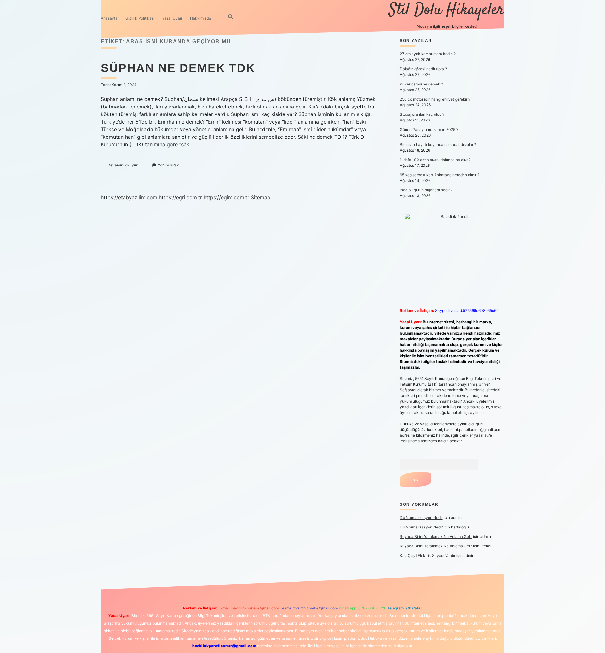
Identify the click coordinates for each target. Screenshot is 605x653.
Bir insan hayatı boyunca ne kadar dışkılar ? (438, 144)
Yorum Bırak (168, 165)
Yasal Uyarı (172, 18)
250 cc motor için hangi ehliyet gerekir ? (435, 99)
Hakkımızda (200, 18)
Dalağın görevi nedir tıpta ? (423, 69)
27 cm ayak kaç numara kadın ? (428, 53)
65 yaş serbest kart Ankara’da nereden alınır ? (439, 174)
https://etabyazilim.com (129, 197)
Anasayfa (109, 18)
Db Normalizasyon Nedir (421, 517)
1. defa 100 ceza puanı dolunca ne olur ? (435, 159)
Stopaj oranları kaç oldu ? (422, 114)
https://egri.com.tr (180, 197)
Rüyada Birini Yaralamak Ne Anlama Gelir (436, 536)
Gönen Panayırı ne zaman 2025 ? (429, 129)
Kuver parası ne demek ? (421, 84)
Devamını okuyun (126, 166)
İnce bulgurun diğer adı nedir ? (426, 190)
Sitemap (260, 197)
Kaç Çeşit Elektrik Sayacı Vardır (427, 555)
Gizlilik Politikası (139, 18)
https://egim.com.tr (226, 197)
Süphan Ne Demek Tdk (178, 67)
